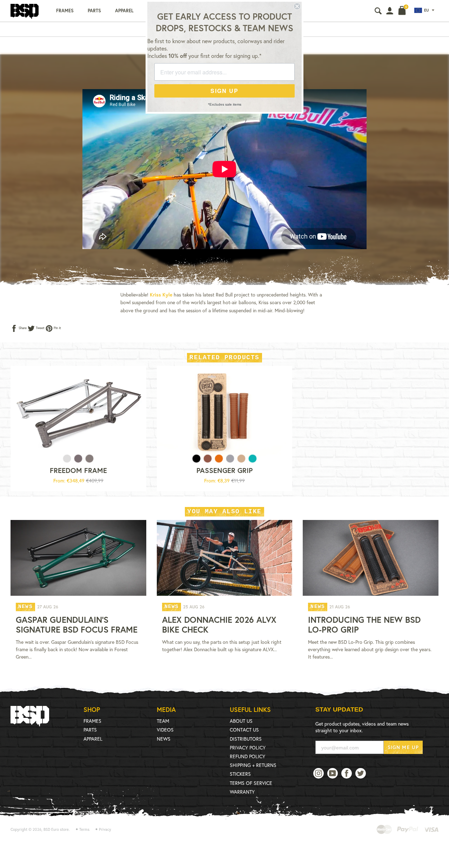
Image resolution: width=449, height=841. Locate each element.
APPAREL (92, 738)
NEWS (163, 738)
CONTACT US (244, 729)
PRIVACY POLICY (248, 747)
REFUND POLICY (247, 756)
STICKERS (240, 773)
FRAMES (92, 720)
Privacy (105, 829)
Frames (65, 11)
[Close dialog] (297, 6)
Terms (84, 829)
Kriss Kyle (161, 294)
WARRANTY (242, 791)
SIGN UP (224, 91)
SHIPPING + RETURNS (253, 765)
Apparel (124, 11)
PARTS (90, 729)
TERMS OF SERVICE (251, 783)
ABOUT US (241, 720)
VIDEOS (165, 729)
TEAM (163, 720)
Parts (94, 11)
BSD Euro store (56, 829)
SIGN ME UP (403, 747)
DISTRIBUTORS (246, 738)
